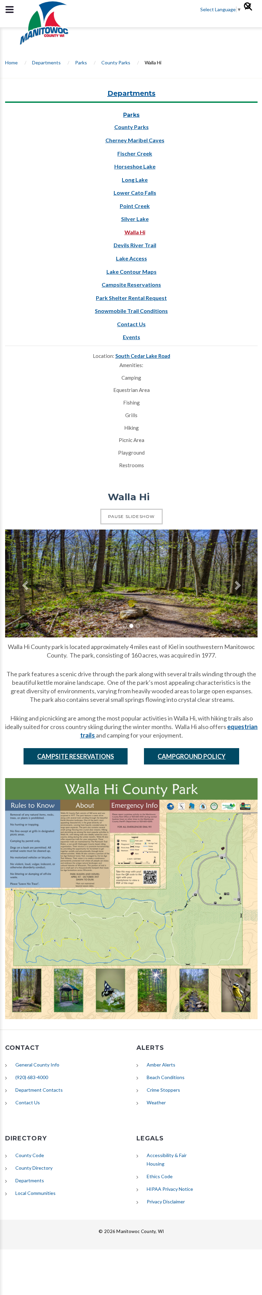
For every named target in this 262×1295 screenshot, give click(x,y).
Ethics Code (160, 1176)
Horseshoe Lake (135, 166)
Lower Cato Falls (135, 192)
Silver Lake (135, 219)
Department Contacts (39, 1090)
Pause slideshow (131, 516)
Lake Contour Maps (131, 271)
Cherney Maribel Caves (134, 140)
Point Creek (135, 206)
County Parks (115, 62)
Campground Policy (191, 756)
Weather (156, 1102)
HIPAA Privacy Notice (170, 1189)
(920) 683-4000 (31, 1077)
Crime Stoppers (163, 1090)
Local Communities (35, 1193)
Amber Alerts (161, 1065)
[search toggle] (9, 9)
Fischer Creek (134, 153)
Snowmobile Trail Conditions (131, 310)
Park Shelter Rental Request (131, 298)
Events (131, 337)
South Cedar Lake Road (142, 356)
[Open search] (251, 9)
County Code (29, 1155)
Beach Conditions (166, 1077)
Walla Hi (135, 232)
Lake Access (131, 258)
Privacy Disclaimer (166, 1201)
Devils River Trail (135, 245)
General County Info (37, 1065)
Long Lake (135, 179)
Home (11, 62)
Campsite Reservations (131, 284)
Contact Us (131, 324)
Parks (81, 62)
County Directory (34, 1168)
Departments (46, 62)
